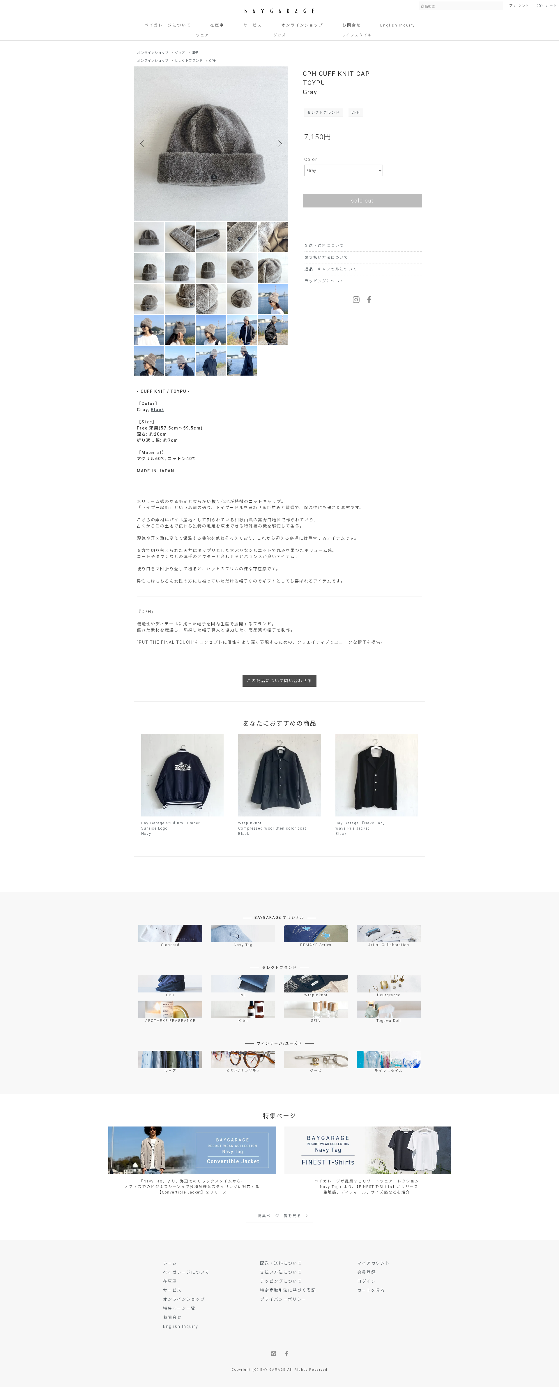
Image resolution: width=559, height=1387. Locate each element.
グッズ (279, 35)
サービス (252, 25)
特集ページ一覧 (179, 1308)
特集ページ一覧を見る (279, 1216)
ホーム (170, 1263)
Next (279, 143)
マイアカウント (373, 1263)
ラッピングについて (324, 281)
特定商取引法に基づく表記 (288, 1290)
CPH (213, 61)
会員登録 (366, 1272)
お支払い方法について (326, 257)
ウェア (202, 35)
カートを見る (371, 1290)
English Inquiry (397, 25)
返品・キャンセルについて (331, 269)
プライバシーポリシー (283, 1299)
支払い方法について (281, 1272)
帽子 (195, 53)
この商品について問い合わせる (279, 680)
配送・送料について (324, 245)
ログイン (366, 1281)
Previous (142, 143)
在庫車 (217, 25)
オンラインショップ (302, 25)
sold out (362, 201)
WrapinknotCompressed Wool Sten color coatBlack (272, 828)
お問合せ (351, 25)
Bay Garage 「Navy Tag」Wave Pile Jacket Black (361, 828)
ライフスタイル (357, 35)
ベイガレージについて (167, 25)
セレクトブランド (189, 61)
